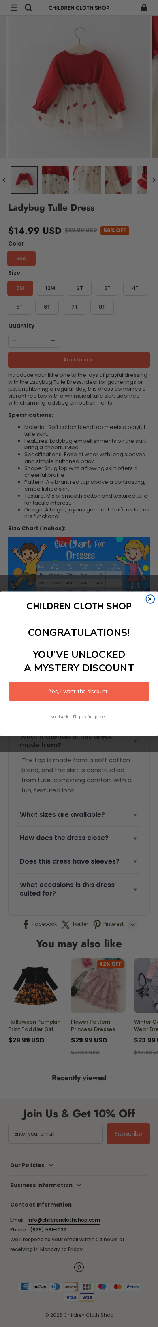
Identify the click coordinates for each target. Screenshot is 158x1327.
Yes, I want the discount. (79, 691)
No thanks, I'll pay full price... (78, 716)
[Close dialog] (150, 599)
